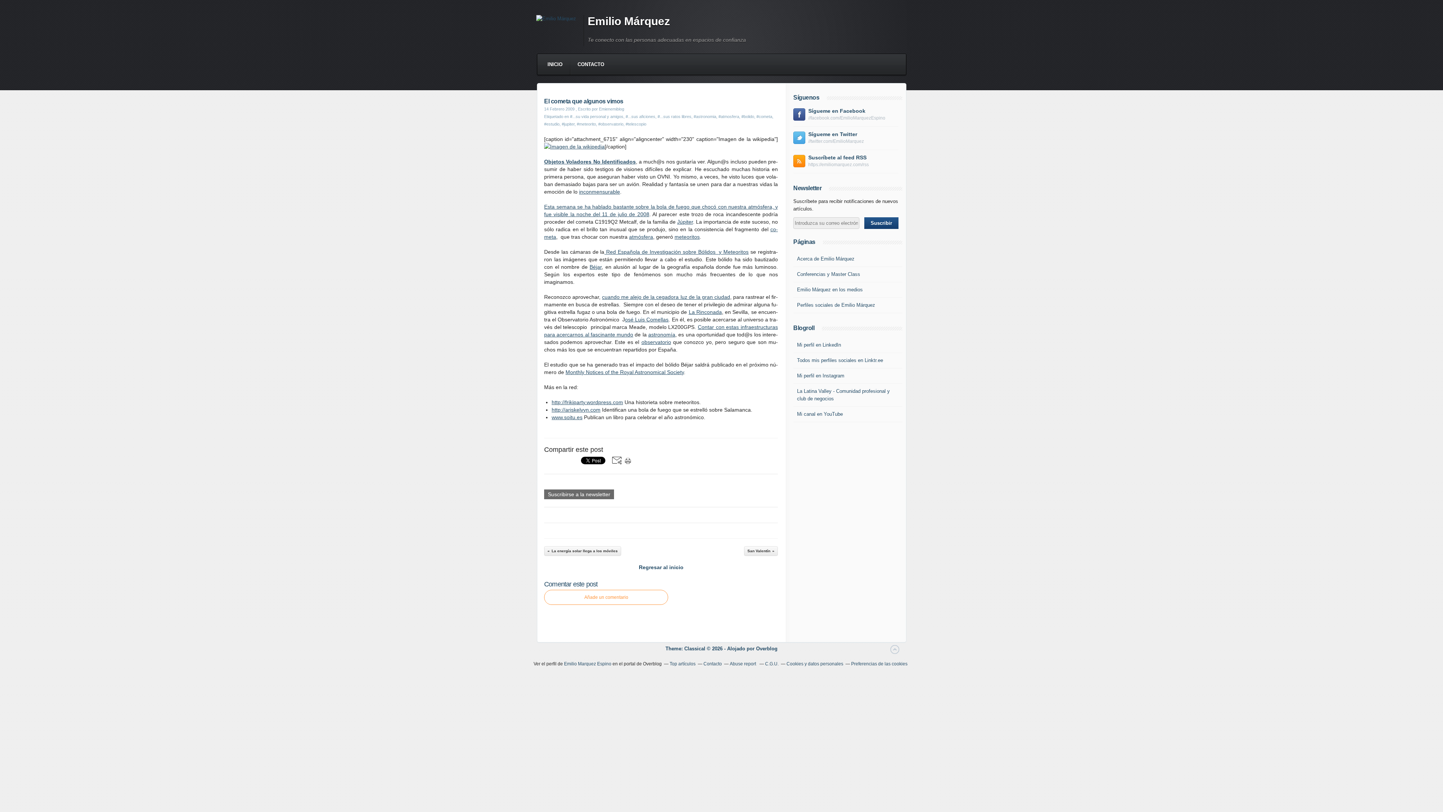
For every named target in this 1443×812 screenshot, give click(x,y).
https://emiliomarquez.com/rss (838, 164)
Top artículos (683, 664)
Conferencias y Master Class (828, 274)
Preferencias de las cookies (879, 664)
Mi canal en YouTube (820, 414)
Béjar (596, 267)
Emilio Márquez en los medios (830, 289)
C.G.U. (772, 664)
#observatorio (610, 124)
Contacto (591, 64)
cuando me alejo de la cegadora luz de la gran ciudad (666, 297)
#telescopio (636, 124)
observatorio (656, 342)
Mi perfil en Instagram (820, 376)
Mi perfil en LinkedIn (819, 345)
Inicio (555, 64)
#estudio (552, 124)
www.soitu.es (567, 417)
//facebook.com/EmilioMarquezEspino (846, 118)
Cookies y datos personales (815, 664)
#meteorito (586, 124)
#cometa (764, 116)
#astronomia (705, 116)
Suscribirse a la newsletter (579, 494)
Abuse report (743, 664)
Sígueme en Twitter (832, 134)
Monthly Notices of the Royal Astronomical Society (625, 372)
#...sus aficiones (640, 116)
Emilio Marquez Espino (587, 664)
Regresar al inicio (661, 567)
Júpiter (685, 222)
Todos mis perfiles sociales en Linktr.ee (840, 360)
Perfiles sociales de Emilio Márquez (836, 305)
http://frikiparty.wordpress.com (587, 402)
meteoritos (687, 237)
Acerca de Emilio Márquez (826, 259)
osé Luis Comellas (647, 320)
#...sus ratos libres (674, 116)
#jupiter (568, 124)
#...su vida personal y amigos (596, 116)
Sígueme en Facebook (836, 111)
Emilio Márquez (629, 21)
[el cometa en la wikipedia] (574, 147)
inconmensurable (599, 192)
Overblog (766, 648)
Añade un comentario (606, 597)
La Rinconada (705, 312)
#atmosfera (728, 116)
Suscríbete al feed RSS (837, 158)
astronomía (661, 335)
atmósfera (641, 237)
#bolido (747, 116)
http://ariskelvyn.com (576, 410)
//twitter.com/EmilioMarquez (836, 141)
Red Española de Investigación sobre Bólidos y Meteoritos (676, 252)
